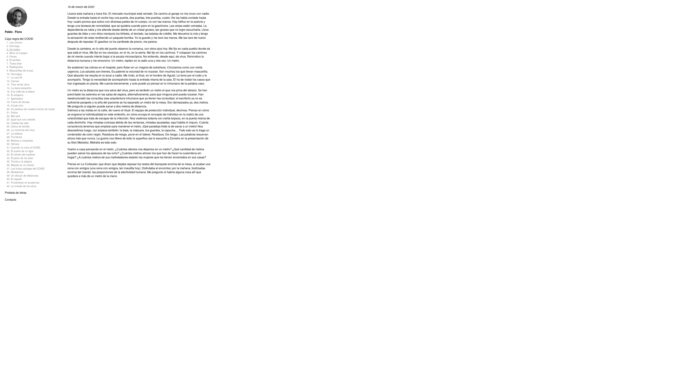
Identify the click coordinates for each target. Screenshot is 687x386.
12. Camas (13, 81)
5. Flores (12, 56)
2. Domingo (13, 46)
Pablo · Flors (13, 32)
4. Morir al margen (17, 53)
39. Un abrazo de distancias (22, 175)
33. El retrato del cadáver (21, 154)
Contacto (10, 199)
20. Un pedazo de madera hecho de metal (31, 109)
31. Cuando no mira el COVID (23, 147)
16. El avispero (15, 95)
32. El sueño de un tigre (20, 151)
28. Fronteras (14, 137)
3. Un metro (13, 49)
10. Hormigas (14, 74)
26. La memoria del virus (21, 130)
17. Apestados (15, 98)
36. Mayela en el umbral (20, 165)
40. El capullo (14, 179)
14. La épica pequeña (19, 88)
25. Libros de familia (18, 126)
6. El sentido (14, 60)
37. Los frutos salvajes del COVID (26, 168)
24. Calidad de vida (17, 123)
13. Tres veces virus (18, 84)
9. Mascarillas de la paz (20, 70)
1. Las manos (14, 42)
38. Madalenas (15, 172)
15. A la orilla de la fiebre (21, 91)
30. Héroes (13, 144)
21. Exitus (12, 112)
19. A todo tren (15, 105)
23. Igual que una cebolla (21, 119)
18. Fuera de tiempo (18, 102)
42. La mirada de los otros (21, 186)
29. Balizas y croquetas (20, 140)
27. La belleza (15, 133)
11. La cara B (14, 77)
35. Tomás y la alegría (19, 161)
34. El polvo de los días (20, 158)
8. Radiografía (15, 67)
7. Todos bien (14, 63)
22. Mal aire (13, 116)
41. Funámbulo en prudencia (23, 182)
